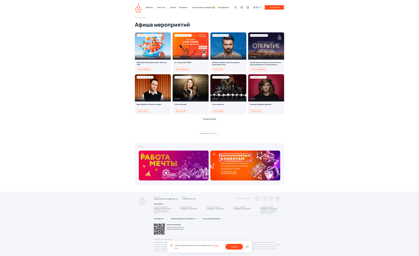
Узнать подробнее (258, 69)
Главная (137, 17)
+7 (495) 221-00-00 (188, 199)
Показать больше (209, 119)
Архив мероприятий (208, 133)
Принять (234, 247)
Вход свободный (144, 69)
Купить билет (219, 69)
